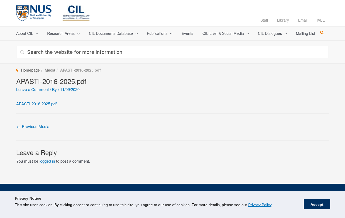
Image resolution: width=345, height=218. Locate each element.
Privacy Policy (259, 205)
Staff (264, 20)
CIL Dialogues (270, 33)
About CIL (24, 33)
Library (283, 20)
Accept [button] (316, 204)
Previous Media (33, 126)
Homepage (30, 70)
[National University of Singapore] (33, 12)
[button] (35, 33)
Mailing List (305, 33)
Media (50, 70)
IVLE (321, 20)
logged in (47, 161)
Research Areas (61, 33)
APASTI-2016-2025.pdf (36, 103)
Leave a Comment (32, 89)
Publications (157, 33)
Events (187, 33)
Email (303, 20)
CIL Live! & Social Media (223, 33)
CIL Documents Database (111, 33)
